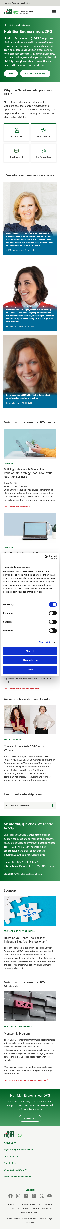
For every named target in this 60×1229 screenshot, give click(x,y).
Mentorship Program (17, 1033)
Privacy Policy (45, 1204)
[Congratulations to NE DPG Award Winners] (30, 733)
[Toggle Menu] (54, 11)
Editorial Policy (28, 1204)
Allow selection (30, 660)
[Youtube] (49, 1196)
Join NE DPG (30, 1118)
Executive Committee (17, 805)
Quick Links (9, 1156)
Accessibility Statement (31, 1212)
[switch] (53, 613)
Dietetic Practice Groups (18, 24)
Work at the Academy (41, 1208)
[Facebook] (10, 1196)
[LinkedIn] (26, 1196)
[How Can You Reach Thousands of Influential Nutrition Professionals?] (30, 924)
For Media (9, 1163)
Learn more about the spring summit (21, 688)
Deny (30, 669)
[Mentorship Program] (30, 1020)
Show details (45, 642)
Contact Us (13, 1204)
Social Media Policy (19, 1208)
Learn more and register (16, 506)
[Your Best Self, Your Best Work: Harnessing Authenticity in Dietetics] (30, 541)
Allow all (30, 651)
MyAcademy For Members (17, 1149)
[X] (42, 1196)
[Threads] (34, 1196)
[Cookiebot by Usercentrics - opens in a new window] (44, 557)
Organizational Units (14, 1169)
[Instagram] (18, 1196)
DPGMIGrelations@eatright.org (26, 873)
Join (11, 73)
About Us (8, 1142)
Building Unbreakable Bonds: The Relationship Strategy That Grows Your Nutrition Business (28, 473)
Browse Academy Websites (17, 2)
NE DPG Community (35, 73)
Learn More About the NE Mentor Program (25, 1080)
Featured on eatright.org (16, 1176)
